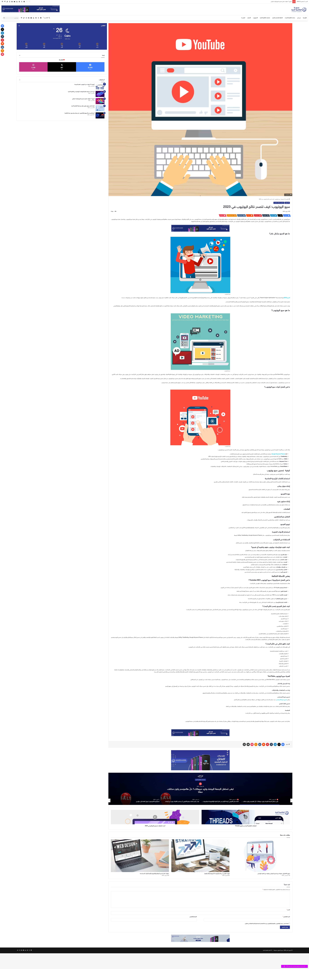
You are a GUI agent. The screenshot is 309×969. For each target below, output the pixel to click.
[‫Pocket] (252, 744)
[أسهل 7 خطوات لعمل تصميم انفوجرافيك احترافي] (100, 101)
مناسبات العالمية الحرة (265, 18)
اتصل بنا (243, 18)
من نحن (299, 18)
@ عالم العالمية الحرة (267, 950)
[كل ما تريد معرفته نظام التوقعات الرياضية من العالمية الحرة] (100, 94)
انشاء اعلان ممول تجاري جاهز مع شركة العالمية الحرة (82, 106)
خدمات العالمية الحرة (290, 18)
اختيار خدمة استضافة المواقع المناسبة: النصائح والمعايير (200, 789)
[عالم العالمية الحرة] (299, 9)
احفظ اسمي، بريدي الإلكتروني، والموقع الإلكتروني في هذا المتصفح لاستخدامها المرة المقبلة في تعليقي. (266, 923)
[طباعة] (244, 744)
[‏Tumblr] (271, 744)
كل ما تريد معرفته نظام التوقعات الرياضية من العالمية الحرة (81, 91)
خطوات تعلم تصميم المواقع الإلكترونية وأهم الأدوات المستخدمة (154, 873)
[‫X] (279, 744)
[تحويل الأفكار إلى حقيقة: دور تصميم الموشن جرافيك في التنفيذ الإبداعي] (261, 855)
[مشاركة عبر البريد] (248, 744)
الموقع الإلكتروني (193, 916)
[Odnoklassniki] (256, 744)
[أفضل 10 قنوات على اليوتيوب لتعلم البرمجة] (100, 87)
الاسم (288, 910)
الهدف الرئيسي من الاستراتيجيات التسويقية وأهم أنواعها (216, 873)
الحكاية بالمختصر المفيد (277, 18)
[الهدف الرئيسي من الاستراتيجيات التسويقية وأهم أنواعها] (200, 855)
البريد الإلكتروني (286, 916)
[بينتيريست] (267, 744)
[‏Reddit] (263, 744)
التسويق (256, 18)
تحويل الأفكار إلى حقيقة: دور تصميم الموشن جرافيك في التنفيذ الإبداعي (274, 873)
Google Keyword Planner (278, 454)
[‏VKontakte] (259, 744)
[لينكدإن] (275, 744)
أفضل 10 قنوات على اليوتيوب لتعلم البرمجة (84, 84)
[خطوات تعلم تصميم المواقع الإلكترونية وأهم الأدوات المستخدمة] (140, 855)
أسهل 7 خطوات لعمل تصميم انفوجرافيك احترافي (83, 99)
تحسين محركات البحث (278, 202)
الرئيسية (305, 18)
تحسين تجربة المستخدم (281, 699)
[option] (200, 789)
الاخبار (249, 18)
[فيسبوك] (283, 744)
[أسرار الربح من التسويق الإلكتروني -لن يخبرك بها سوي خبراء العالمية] (100, 115)
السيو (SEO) (287, 297)
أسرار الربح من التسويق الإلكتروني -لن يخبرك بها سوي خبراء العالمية (277, 1)
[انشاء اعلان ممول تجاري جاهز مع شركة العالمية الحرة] (100, 108)
